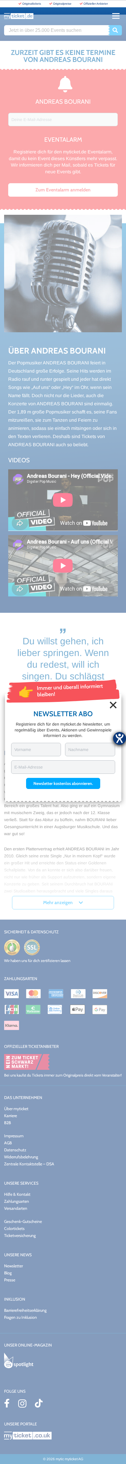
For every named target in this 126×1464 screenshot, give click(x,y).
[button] (63, 783)
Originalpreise (62, 3)
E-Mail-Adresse (28, 767)
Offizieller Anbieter (96, 3)
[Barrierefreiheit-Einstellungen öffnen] (119, 738)
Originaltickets (31, 3)
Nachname (78, 749)
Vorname (22, 749)
